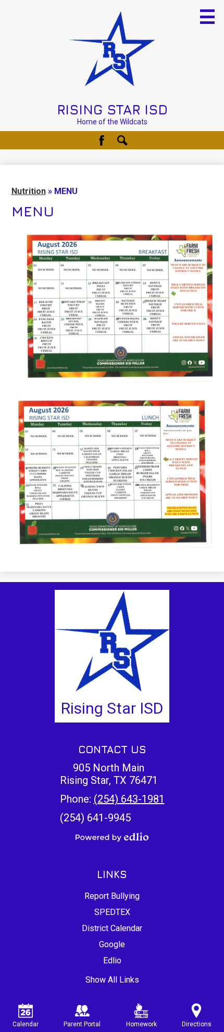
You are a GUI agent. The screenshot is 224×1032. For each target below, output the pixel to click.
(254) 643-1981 (129, 799)
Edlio (112, 960)
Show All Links (112, 980)
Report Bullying (112, 896)
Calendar (26, 1024)
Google (112, 944)
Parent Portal (82, 1024)
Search (122, 140)
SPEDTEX (112, 912)
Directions (196, 1024)
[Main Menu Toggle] (207, 16)
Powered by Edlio (112, 837)
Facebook (101, 140)
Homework (141, 1024)
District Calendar (112, 928)
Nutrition (28, 191)
